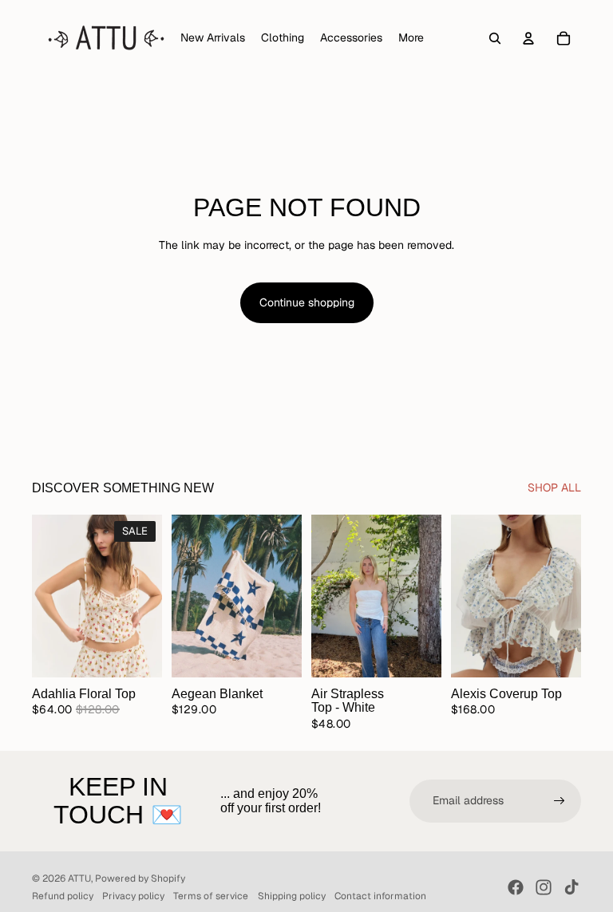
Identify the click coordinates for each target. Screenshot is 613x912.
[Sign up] (559, 801)
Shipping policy (292, 896)
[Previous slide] (44, 596)
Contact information (380, 896)
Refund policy (62, 896)
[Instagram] (543, 887)
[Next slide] (149, 596)
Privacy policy (133, 896)
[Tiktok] (571, 887)
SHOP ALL (554, 487)
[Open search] (494, 38)
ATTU (79, 878)
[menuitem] (411, 38)
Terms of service (210, 896)
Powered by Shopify (140, 878)
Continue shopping (306, 302)
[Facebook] (515, 887)
